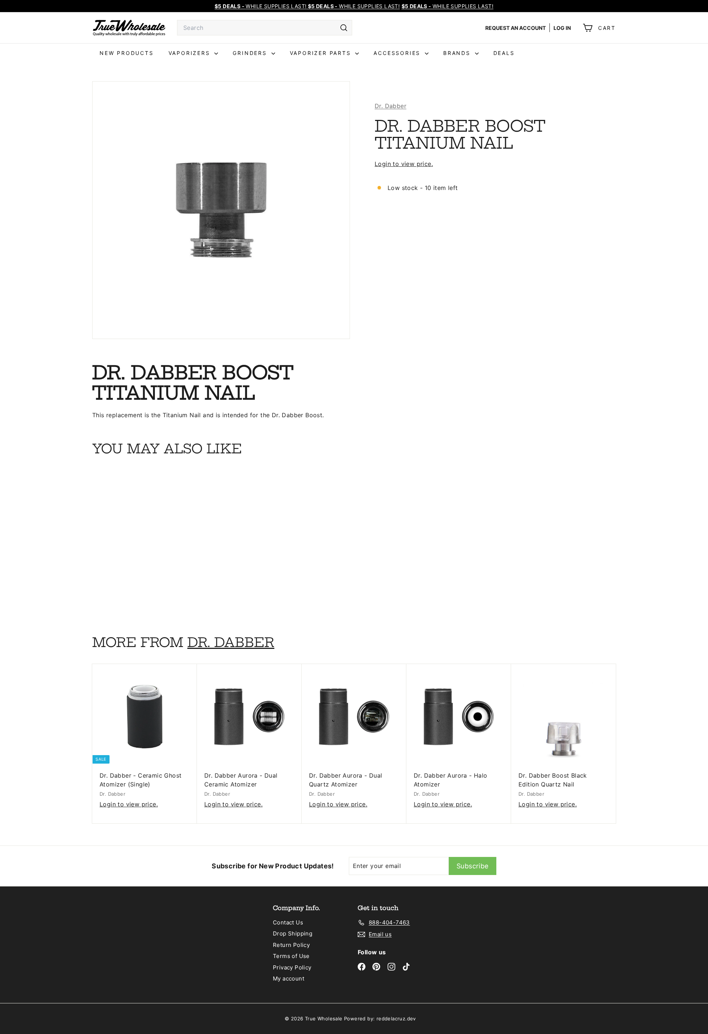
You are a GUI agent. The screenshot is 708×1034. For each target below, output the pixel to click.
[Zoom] (221, 210)
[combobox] (264, 27)
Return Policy (291, 944)
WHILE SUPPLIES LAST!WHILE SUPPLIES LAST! (307, 6)
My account (288, 978)
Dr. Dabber (390, 106)
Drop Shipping (292, 933)
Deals (504, 53)
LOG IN (562, 28)
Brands (458, 53)
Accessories (398, 53)
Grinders (251, 53)
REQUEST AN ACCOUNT (515, 28)
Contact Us (288, 922)
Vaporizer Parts (322, 53)
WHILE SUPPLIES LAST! (447, 6)
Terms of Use (291, 955)
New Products (127, 53)
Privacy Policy (292, 967)
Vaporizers (191, 53)
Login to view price (403, 164)
